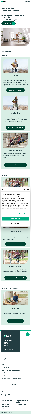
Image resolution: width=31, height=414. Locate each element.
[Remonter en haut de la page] (28, 334)
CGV (2, 408)
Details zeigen (23, 213)
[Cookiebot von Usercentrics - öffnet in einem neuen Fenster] (23, 189)
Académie (4, 373)
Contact (3, 362)
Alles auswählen (15, 218)
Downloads (4, 376)
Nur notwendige (15, 223)
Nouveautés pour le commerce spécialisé (12, 378)
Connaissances (5, 367)
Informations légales (21, 404)
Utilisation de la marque (7, 400)
